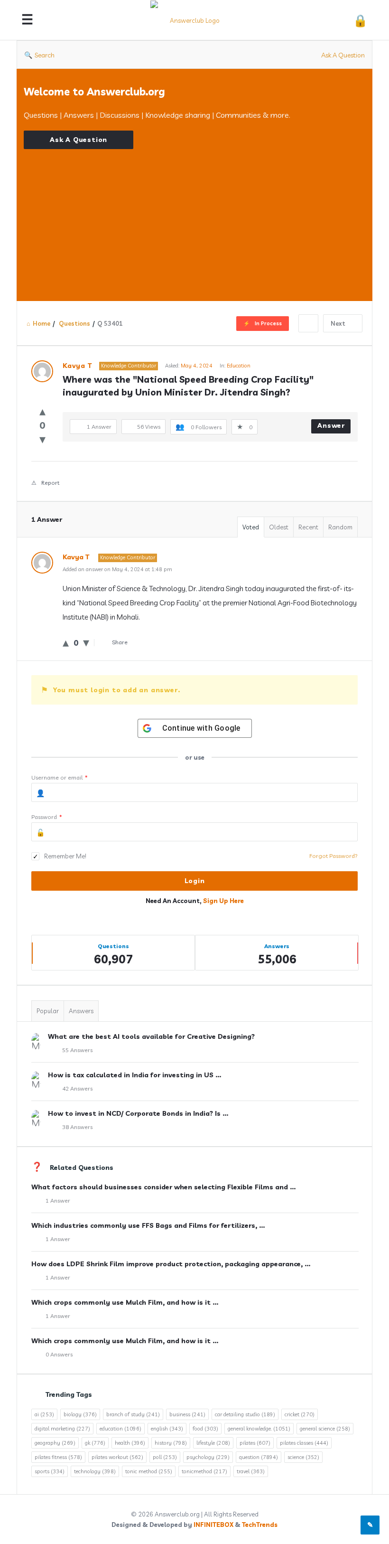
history (171, 1443)
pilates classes (304, 1443)
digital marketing (62, 1428)
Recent (308, 527)
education (120, 1428)
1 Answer (58, 1200)
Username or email (59, 777)
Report (50, 482)
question (258, 1457)
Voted (250, 527)
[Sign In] (360, 20)
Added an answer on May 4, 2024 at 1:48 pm (117, 569)
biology (80, 1414)
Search (45, 55)
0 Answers (59, 1354)
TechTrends (260, 1524)
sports (50, 1471)
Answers (81, 1011)
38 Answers (77, 1126)
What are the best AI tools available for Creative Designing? (151, 1036)
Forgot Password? (333, 855)
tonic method (148, 1471)
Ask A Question (343, 55)
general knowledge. (259, 1428)
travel (251, 1471)
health (130, 1443)
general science (325, 1428)
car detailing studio (245, 1414)
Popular (48, 1011)
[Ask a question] (370, 1525)
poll (165, 1457)
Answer (331, 425)
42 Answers (77, 1088)
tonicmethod (204, 1471)
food (205, 1428)
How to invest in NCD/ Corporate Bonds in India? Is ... (138, 1113)
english (167, 1428)
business (187, 1414)
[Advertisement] (194, 215)
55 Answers (77, 1050)
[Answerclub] (195, 20)
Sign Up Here (223, 900)
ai (44, 1414)
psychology (208, 1457)
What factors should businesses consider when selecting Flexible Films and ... (163, 1187)
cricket (300, 1414)
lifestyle (213, 1443)
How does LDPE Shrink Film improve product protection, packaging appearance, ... (170, 1264)
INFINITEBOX (213, 1524)
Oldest (278, 527)
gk (95, 1443)
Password (46, 816)
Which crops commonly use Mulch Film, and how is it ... (124, 1302)
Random (340, 527)
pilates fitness (58, 1457)
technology (95, 1471)
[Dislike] (42, 439)
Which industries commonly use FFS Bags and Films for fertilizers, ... (148, 1225)
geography (55, 1443)
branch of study (133, 1414)
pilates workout (117, 1457)
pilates (255, 1443)
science (303, 1457)
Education (238, 365)
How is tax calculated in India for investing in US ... (134, 1075)
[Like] (42, 411)
